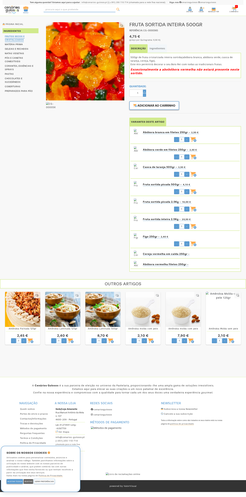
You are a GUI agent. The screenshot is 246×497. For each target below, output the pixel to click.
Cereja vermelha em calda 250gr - (166, 254)
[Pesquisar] (117, 9)
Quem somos (27, 409)
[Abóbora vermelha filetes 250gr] (136, 264)
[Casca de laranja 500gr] (136, 167)
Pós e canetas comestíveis (14, 60)
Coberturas (12, 86)
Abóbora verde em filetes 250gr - (170, 149)
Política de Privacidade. (51, 476)
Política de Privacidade (33, 443)
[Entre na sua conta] (186, 7)
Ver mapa (63, 432)
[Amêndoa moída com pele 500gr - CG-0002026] (183, 309)
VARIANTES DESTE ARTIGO (148, 121)
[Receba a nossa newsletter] (210, 7)
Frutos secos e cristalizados (15, 38)
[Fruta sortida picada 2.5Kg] (136, 202)
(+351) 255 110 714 (118, 2)
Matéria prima (14, 44)
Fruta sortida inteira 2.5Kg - (167, 219)
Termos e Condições (31, 438)
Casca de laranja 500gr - (164, 167)
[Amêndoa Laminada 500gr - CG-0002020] (102, 309)
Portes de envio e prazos (34, 414)
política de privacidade (182, 424)
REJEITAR (28, 481)
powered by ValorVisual (123, 486)
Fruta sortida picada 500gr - (166, 184)
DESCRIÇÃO (138, 48)
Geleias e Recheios (16, 49)
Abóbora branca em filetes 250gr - (171, 132)
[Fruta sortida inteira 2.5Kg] (136, 219)
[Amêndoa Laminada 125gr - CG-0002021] (62, 309)
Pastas (9, 74)
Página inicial (14, 24)
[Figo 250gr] (136, 236)
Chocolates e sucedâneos (13, 80)
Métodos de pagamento (33, 428)
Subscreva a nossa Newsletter (180, 409)
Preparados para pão (19, 91)
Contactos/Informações (33, 418)
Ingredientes (157, 48)
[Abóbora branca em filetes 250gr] (136, 132)
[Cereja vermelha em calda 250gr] (136, 254)
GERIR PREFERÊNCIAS (44, 481)
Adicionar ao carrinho (156, 105)
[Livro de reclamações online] (123, 474)
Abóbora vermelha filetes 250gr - (166, 264)
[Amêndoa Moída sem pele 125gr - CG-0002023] (223, 309)
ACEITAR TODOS (14, 481)
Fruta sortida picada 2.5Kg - (167, 201)
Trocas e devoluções (31, 423)
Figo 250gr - (155, 236)
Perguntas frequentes (32, 433)
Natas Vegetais (14, 53)
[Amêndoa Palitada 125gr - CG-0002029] (22, 309)
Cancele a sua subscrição (178, 414)
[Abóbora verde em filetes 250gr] (136, 149)
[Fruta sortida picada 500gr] (136, 184)
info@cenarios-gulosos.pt (94, 2)
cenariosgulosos (184, 2)
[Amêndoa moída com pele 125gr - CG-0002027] (143, 309)
